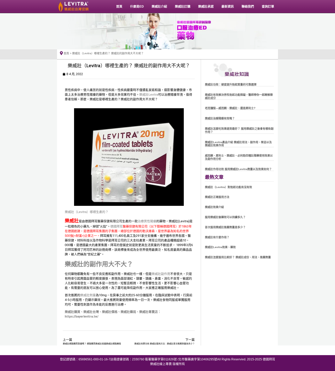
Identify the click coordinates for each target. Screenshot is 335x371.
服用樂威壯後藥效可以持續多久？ (225, 217)
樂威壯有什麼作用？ (217, 237)
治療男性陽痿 (147, 221)
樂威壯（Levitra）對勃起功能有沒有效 (228, 187)
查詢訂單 (268, 6)
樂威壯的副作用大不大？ (99, 264)
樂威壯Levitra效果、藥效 (220, 247)
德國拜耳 (116, 226)
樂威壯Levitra (148, 94)
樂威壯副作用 (161, 274)
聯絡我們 (248, 6)
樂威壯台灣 (91, 312)
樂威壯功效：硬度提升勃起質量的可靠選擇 (230, 84)
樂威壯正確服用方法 (217, 196)
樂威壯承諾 (206, 6)
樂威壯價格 (109, 312)
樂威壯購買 (72, 312)
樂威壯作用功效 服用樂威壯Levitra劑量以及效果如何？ (238, 169)
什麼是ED (137, 6)
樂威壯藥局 (128, 312)
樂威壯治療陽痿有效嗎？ (220, 118)
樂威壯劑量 (88, 295)
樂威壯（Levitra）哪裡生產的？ (86, 212)
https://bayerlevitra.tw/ (81, 316)
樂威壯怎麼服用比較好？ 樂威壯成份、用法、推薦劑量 (238, 257)
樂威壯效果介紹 (214, 207)
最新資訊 (227, 6)
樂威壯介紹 (159, 6)
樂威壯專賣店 (148, 312)
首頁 (119, 6)
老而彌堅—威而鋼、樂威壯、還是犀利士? (230, 108)
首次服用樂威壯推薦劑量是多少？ (225, 227)
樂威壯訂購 (182, 6)
